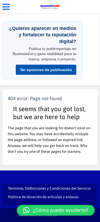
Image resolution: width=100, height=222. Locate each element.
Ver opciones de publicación (46, 70)
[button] (56, 210)
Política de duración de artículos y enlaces (43, 197)
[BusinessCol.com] (49, 6)
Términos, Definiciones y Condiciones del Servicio (49, 188)
